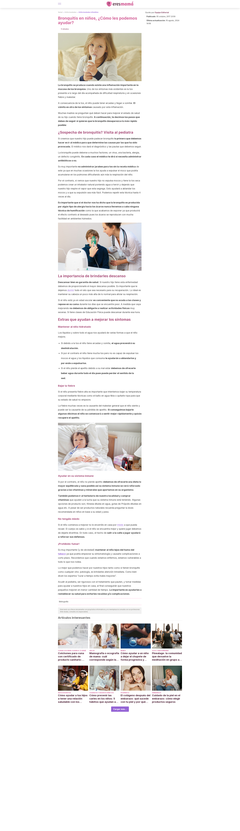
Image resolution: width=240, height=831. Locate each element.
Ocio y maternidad (160, 651)
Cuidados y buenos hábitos (101, 693)
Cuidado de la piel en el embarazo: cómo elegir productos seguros (166, 698)
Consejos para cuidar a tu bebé (72, 651)
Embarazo (156, 693)
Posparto (125, 693)
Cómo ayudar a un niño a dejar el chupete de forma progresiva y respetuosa (135, 656)
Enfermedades (70, 12)
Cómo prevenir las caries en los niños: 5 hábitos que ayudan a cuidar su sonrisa (102, 699)
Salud (60, 12)
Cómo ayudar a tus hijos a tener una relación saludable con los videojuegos (73, 699)
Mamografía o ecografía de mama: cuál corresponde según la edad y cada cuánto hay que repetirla (104, 656)
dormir (70, 290)
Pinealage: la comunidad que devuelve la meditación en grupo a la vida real (167, 656)
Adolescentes (64, 693)
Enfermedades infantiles (88, 12)
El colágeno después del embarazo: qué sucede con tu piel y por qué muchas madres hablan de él (135, 699)
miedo (120, 525)
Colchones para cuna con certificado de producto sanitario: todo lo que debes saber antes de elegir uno (73, 656)
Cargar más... (120, 709)
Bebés (123, 651)
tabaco (62, 553)
